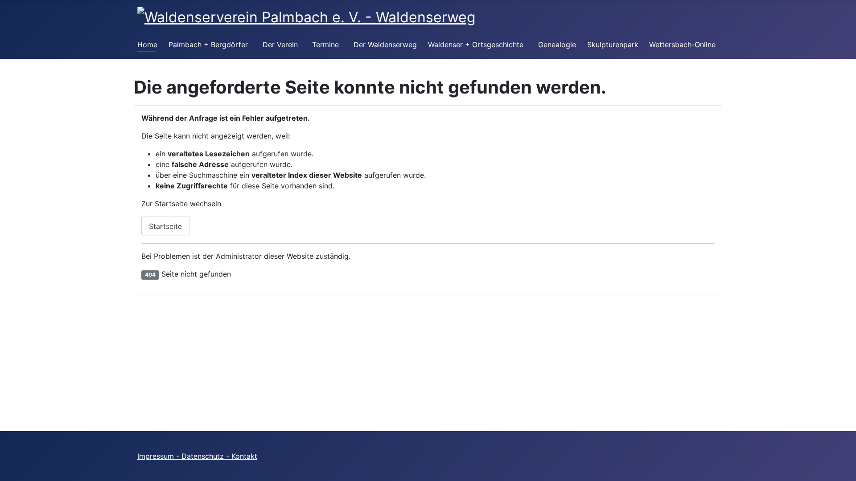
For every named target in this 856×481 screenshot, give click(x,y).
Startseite (165, 226)
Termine (325, 44)
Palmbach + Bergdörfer (208, 44)
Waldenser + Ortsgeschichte (475, 44)
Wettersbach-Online (682, 44)
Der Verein (280, 44)
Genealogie (557, 44)
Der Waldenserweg (385, 44)
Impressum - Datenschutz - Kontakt (197, 456)
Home (147, 44)
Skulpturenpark (612, 44)
